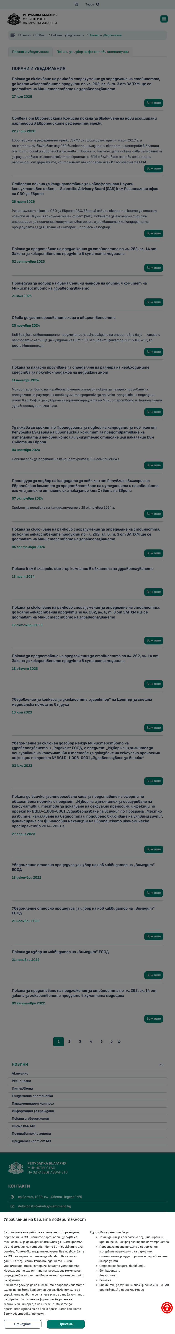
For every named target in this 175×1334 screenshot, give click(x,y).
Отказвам (22, 1324)
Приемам (66, 1324)
